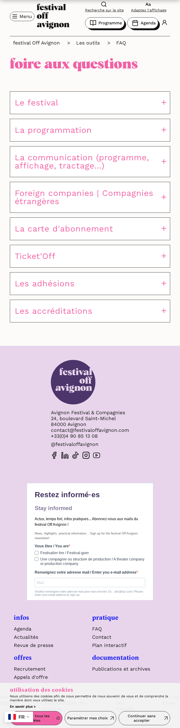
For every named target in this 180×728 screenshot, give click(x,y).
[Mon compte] (164, 23)
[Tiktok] (75, 456)
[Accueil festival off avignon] (53, 16)
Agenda (148, 22)
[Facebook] (54, 456)
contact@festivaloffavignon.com (90, 430)
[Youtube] (96, 456)
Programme (110, 22)
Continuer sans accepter (141, 718)
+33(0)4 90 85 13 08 (74, 436)
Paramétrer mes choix (87, 718)
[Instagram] (86, 456)
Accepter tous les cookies (33, 718)
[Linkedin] (64, 456)
